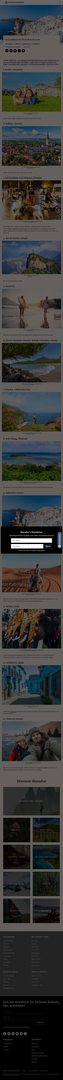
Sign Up (47, 546)
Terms (33, 550)
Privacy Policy (41, 550)
